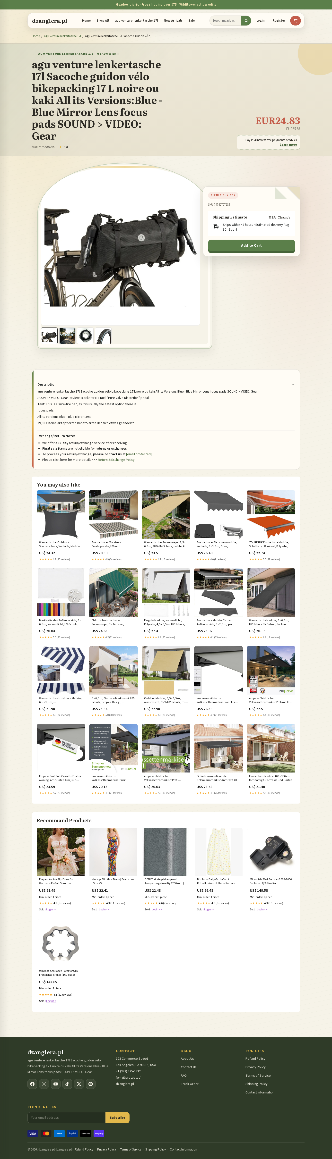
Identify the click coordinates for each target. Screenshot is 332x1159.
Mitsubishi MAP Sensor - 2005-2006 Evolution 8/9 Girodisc (271, 881)
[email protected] (139, 454)
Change (284, 217)
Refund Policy (255, 1058)
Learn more (288, 145)
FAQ (184, 1075)
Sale (191, 20)
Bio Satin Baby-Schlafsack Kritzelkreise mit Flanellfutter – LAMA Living (216, 882)
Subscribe (117, 1117)
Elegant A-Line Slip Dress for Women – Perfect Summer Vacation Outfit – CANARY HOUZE (59, 882)
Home (86, 20)
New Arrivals (173, 20)
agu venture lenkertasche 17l (136, 20)
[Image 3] (85, 336)
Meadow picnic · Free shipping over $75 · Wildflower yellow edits (166, 4)
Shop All (103, 20)
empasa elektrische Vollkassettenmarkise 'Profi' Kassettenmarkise (109, 778)
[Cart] (295, 20)
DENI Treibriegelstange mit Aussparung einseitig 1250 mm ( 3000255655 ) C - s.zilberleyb (164, 882)
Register (279, 20)
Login (260, 20)
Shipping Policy (256, 1084)
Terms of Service (258, 1075)
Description (46, 384)
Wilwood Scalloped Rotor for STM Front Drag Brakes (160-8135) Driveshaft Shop (59, 973)
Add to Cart (251, 245)
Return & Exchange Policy (116, 459)
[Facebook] (32, 1084)
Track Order (190, 1084)
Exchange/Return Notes (56, 436)
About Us (187, 1058)
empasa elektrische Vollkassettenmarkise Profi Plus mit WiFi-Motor (218, 701)
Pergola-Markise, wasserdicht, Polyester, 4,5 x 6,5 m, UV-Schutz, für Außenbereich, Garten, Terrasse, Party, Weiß (164, 623)
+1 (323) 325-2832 (128, 1071)
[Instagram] (44, 1084)
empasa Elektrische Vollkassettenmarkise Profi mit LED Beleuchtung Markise (270, 701)
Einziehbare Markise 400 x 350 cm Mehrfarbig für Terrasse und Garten (270, 778)
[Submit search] (246, 20)
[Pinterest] (91, 1084)
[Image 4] (103, 336)
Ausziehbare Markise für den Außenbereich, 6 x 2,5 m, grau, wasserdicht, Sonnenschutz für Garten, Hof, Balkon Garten (216, 623)
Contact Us (189, 1067)
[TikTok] (67, 1084)
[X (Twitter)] (79, 1084)
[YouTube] (56, 1084)
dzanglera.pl (49, 21)
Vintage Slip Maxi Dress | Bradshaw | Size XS (113, 881)
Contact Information (259, 1092)
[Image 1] (49, 336)
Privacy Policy (255, 1067)
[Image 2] (67, 336)
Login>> (51, 909)
